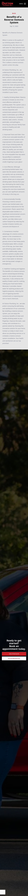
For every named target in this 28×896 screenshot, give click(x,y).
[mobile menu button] (25, 4)
